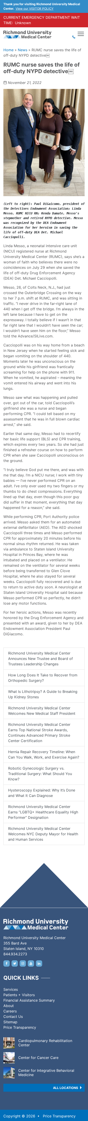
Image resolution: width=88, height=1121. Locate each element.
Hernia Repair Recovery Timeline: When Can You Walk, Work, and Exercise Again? (43, 754)
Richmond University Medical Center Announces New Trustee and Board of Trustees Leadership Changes (40, 658)
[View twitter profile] (15, 963)
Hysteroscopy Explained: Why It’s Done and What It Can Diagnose (41, 793)
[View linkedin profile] (39, 963)
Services (10, 989)
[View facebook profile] (6, 963)
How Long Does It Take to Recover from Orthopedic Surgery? (42, 678)
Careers (10, 1011)
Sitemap (10, 1022)
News (22, 50)
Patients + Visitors (19, 995)
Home (8, 50)
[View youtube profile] (31, 963)
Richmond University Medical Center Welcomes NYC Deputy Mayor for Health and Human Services (43, 834)
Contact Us (13, 1016)
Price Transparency (19, 1027)
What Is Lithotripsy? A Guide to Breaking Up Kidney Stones (42, 694)
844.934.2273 (15, 954)
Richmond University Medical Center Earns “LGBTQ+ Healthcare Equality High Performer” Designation (43, 812)
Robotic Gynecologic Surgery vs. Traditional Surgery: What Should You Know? (40, 773)
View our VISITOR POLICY (34, 8)
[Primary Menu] (81, 34)
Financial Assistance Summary (29, 1000)
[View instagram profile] (23, 963)
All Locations (65, 1088)
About (8, 1005)
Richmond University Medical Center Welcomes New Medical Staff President (41, 711)
